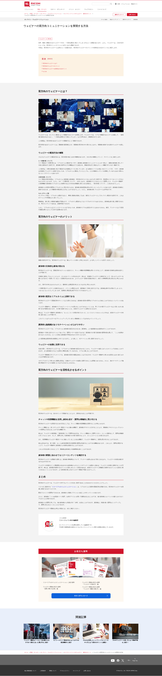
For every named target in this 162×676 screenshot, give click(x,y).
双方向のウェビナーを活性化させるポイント (55, 68)
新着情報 (135, 19)
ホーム (26, 13)
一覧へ (129, 660)
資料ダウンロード (127, 19)
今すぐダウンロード (81, 596)
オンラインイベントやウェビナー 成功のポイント (77, 13)
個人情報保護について (30, 670)
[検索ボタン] (111, 4)
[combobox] (101, 4)
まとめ (45, 71)
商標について (52, 670)
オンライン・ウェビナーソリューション (51, 13)
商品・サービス (34, 13)
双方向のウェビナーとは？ (50, 63)
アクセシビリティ (64, 670)
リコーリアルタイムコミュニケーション (64, 486)
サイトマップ (76, 670)
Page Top (135, 660)
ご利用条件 (43, 670)
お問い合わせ (87, 670)
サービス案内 (104, 19)
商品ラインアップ (114, 19)
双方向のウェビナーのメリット (51, 66)
